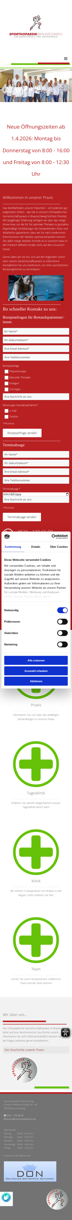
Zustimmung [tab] (13, 546)
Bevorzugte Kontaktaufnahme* (20, 405)
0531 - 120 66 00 (14, 1115)
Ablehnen (36, 681)
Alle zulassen (36, 660)
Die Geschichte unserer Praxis (24, 1050)
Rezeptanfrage (11, 365)
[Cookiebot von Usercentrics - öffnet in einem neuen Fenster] (52, 536)
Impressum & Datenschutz (17, 1155)
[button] (40, 59)
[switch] (62, 622)
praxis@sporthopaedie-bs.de (21, 1118)
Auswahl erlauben (36, 670)
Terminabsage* (11, 489)
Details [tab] (35, 546)
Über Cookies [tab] (59, 546)
